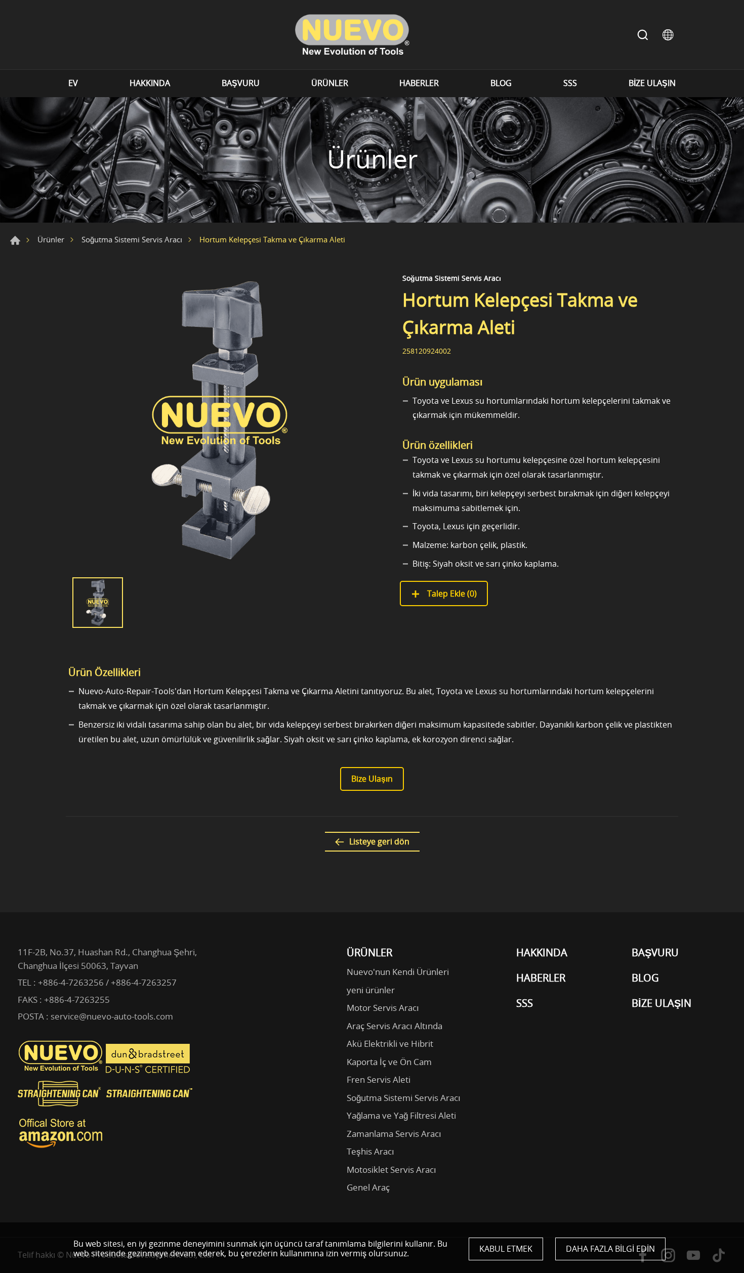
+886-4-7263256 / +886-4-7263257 (107, 982)
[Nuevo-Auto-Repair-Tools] (352, 34)
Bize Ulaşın (372, 778)
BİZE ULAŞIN (652, 83)
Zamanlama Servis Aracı (394, 1133)
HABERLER (419, 83)
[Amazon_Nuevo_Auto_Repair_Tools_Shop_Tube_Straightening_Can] (61, 1148)
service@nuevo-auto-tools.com (112, 1016)
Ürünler (50, 239)
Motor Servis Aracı (383, 1007)
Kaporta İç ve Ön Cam (389, 1062)
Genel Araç (368, 1187)
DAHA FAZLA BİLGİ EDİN (610, 1248)
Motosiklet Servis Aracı (391, 1169)
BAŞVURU (241, 83)
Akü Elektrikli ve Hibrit (390, 1043)
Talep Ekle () (451, 593)
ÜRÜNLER (329, 83)
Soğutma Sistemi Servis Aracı (131, 239)
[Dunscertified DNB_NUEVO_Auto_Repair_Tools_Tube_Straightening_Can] (149, 1070)
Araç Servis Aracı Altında (394, 1026)
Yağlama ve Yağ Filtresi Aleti (401, 1115)
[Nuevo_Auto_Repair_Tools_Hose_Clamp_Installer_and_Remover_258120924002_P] (220, 420)
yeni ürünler (371, 990)
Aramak (642, 35)
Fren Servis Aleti (378, 1079)
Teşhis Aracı (370, 1151)
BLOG (501, 83)
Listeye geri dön (379, 841)
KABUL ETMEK (505, 1248)
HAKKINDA (150, 83)
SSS (570, 83)
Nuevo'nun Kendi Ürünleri (398, 972)
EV (73, 83)
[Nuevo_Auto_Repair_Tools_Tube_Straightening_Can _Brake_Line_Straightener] (106, 1110)
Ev (15, 240)
